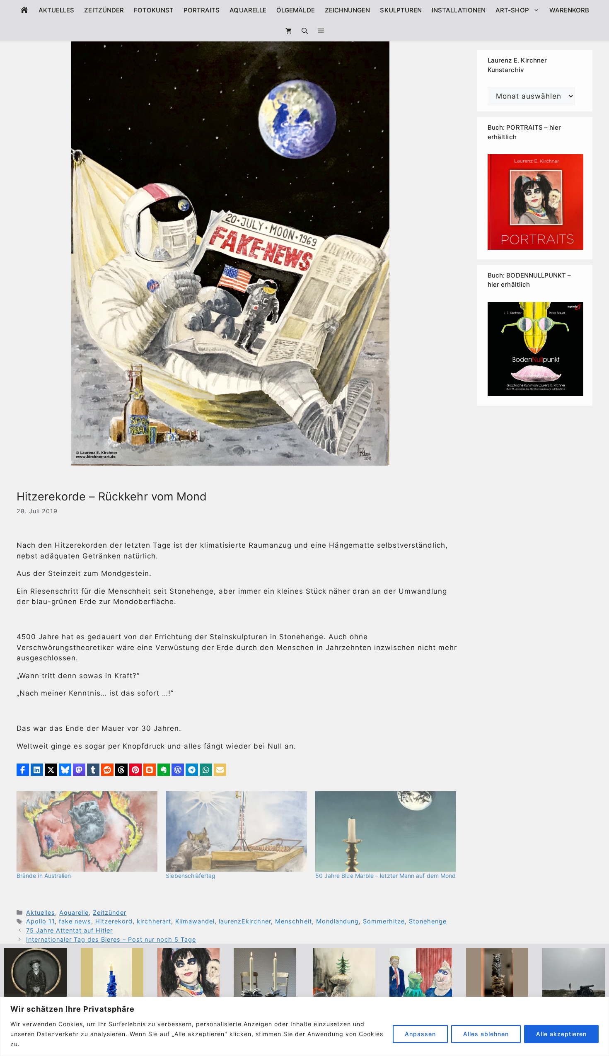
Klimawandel (195, 921)
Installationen (459, 10)
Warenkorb (569, 10)
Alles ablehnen (486, 1033)
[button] (321, 31)
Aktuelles (57, 10)
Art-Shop (512, 10)
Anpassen (420, 1033)
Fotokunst (154, 10)
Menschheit (293, 921)
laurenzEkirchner (245, 921)
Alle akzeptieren (561, 1033)
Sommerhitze (384, 921)
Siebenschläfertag (190, 875)
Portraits (202, 10)
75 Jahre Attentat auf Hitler (69, 930)
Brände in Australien (44, 875)
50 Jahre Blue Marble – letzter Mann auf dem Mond (385, 875)
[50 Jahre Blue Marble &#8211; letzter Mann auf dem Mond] (385, 831)
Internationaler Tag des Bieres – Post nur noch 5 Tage (111, 939)
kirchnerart (154, 921)
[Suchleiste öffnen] (305, 31)
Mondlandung (337, 921)
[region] (304, 1026)
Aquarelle (248, 10)
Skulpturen (401, 10)
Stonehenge (428, 921)
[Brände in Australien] (87, 831)
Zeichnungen (347, 10)
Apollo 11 (40, 921)
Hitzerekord (114, 921)
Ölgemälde (295, 10)
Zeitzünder (104, 10)
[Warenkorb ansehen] (288, 31)
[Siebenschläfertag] (236, 831)
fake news (75, 921)
